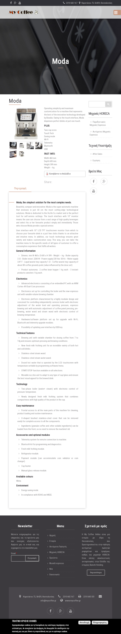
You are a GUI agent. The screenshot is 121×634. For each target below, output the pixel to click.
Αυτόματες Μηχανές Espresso (100, 133)
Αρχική (52, 535)
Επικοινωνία (54, 574)
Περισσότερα (96, 573)
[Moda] (26, 124)
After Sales (97, 154)
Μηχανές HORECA (56, 552)
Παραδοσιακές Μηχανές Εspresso (98, 123)
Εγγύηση (96, 160)
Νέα (51, 569)
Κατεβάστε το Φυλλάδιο (60, 173)
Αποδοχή (84, 622)
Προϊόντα (53, 558)
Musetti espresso (56, 563)
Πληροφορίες (100, 622)
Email (14, 553)
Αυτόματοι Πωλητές (58, 546)
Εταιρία (52, 541)
